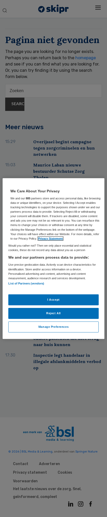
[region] (53, 258)
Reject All (53, 313)
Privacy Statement (50, 238)
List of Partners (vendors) (26, 283)
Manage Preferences (53, 326)
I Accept (53, 299)
